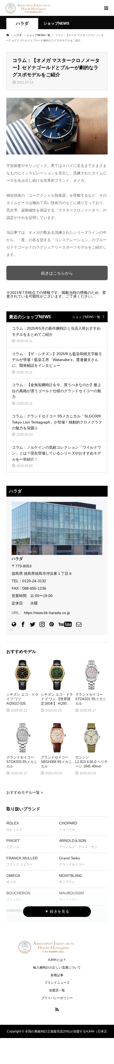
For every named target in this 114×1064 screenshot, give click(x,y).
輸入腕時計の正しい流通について (57, 967)
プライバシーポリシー (57, 998)
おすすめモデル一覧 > (24, 792)
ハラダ (22, 23)
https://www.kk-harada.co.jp (47, 613)
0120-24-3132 (34, 581)
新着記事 (57, 975)
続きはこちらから (57, 273)
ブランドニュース (57, 982)
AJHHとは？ (57, 960)
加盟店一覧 (57, 990)
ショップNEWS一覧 (86, 317)
